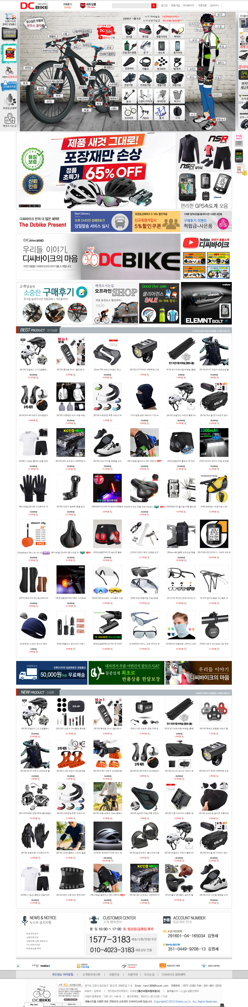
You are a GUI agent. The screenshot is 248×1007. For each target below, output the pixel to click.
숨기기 (222, 1005)
